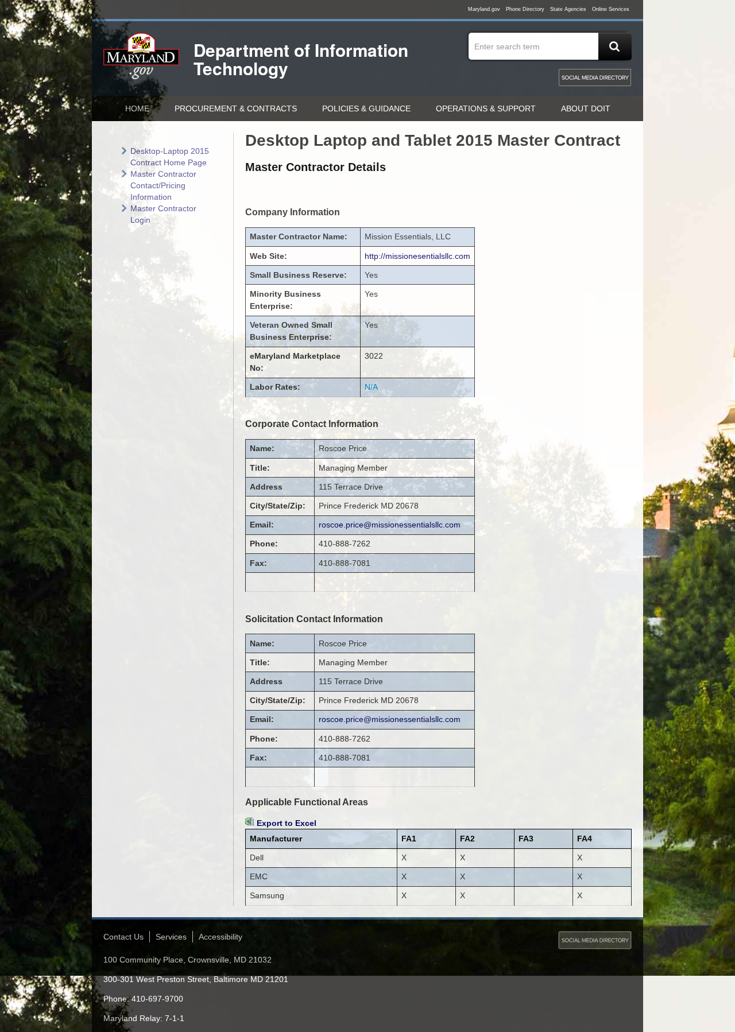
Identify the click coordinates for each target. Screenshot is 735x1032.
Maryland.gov (484, 9)
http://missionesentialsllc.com (417, 256)
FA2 (467, 838)
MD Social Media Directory (595, 77)
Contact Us (123, 936)
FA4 (584, 838)
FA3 (526, 838)
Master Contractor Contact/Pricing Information (163, 185)
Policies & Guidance (366, 108)
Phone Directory (525, 9)
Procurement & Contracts (236, 108)
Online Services (610, 9)
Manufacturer (276, 838)
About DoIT (585, 108)
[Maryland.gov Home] (141, 61)
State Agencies (568, 9)
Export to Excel (286, 823)
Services (171, 936)
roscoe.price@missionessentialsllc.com (390, 524)
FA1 (408, 838)
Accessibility (220, 936)
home (137, 108)
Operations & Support (486, 108)
